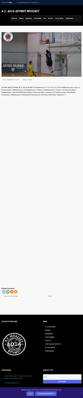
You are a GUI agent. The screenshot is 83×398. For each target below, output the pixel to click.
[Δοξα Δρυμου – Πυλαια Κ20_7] (51, 131)
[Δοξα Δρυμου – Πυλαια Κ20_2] (31, 111)
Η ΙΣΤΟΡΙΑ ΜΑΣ (50, 327)
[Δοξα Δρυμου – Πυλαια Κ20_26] (31, 232)
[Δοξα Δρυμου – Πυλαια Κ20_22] (31, 212)
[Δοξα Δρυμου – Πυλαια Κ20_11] (51, 151)
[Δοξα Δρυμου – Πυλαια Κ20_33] (11, 272)
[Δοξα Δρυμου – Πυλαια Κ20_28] (71, 232)
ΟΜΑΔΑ (47, 330)
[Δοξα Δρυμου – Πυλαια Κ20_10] (31, 151)
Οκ (30, 394)
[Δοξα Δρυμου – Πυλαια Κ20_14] (31, 171)
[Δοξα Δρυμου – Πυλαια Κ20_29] (11, 252)
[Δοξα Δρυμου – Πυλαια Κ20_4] (71, 111)
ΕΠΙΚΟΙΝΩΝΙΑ (49, 351)
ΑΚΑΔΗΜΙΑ (49, 334)
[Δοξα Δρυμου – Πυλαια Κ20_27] (51, 232)
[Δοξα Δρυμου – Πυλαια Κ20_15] (51, 171)
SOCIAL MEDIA (50, 347)
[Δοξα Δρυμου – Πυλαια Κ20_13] (11, 171)
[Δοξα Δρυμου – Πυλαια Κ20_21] (11, 212)
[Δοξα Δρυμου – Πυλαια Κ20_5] (11, 131)
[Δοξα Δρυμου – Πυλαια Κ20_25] (11, 232)
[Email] (8, 292)
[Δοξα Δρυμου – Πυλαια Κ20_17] (11, 191)
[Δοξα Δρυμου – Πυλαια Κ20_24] (71, 212)
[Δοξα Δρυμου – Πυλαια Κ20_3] (51, 111)
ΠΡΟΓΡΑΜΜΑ (49, 337)
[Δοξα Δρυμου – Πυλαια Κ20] (31, 272)
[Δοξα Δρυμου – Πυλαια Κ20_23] (51, 212)
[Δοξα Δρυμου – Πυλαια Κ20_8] (71, 131)
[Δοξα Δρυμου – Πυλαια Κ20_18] (31, 191)
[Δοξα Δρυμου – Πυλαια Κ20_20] (71, 191)
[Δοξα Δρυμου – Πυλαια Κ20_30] (31, 252)
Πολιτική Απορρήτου (46, 394)
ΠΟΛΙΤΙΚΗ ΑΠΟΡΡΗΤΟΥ (53, 344)
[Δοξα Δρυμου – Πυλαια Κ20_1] (11, 111)
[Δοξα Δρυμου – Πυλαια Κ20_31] (51, 252)
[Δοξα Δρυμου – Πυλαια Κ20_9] (11, 151)
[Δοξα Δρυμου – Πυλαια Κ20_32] (71, 252)
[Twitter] (4, 292)
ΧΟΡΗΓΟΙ (48, 341)
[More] (16, 292)
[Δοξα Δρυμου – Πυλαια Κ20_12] (71, 151)
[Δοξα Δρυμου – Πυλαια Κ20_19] (51, 191)
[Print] (12, 292)
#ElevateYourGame (11, 296)
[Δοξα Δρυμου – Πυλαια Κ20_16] (71, 171)
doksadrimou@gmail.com (12, 383)
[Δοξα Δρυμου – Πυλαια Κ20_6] (31, 131)
